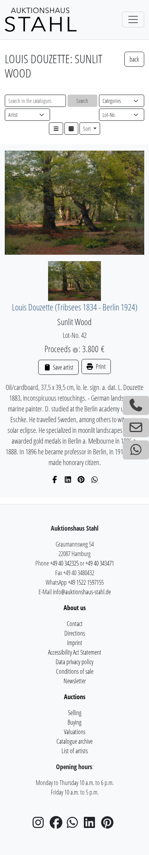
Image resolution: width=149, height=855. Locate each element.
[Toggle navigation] (133, 19)
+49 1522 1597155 (86, 582)
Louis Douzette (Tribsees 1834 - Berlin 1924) (74, 307)
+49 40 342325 (64, 563)
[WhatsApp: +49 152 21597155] (136, 449)
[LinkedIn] (68, 479)
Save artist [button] (62, 367)
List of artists (75, 750)
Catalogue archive (74, 741)
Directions (74, 633)
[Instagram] (40, 824)
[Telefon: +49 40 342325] (136, 405)
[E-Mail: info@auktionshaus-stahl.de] (136, 427)
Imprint (74, 642)
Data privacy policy (74, 661)
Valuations (74, 731)
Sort (87, 128)
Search (82, 101)
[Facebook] (54, 479)
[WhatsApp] (94, 479)
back (134, 59)
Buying (74, 722)
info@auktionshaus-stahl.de (82, 591)
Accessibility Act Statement (74, 652)
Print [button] (100, 366)
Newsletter (75, 681)
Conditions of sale (74, 671)
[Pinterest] (81, 479)
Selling (74, 712)
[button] (56, 128)
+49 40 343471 (99, 563)
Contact (75, 623)
